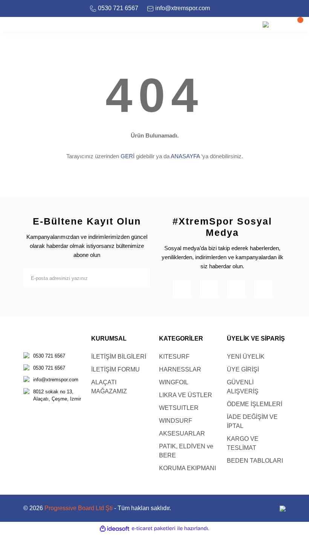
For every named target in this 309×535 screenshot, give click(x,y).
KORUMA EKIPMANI (187, 468)
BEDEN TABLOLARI (255, 460)
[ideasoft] (114, 528)
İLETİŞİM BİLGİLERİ (118, 356)
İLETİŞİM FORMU (115, 369)
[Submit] (140, 278)
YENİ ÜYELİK (246, 356)
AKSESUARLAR (182, 433)
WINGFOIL (173, 382)
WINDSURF (175, 420)
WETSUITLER (179, 408)
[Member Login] (280, 24)
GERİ (128, 156)
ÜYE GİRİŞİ (243, 369)
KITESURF (174, 356)
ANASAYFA (185, 156)
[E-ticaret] (154, 528)
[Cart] (295, 24)
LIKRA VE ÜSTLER (185, 395)
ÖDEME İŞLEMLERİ (254, 404)
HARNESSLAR (180, 369)
